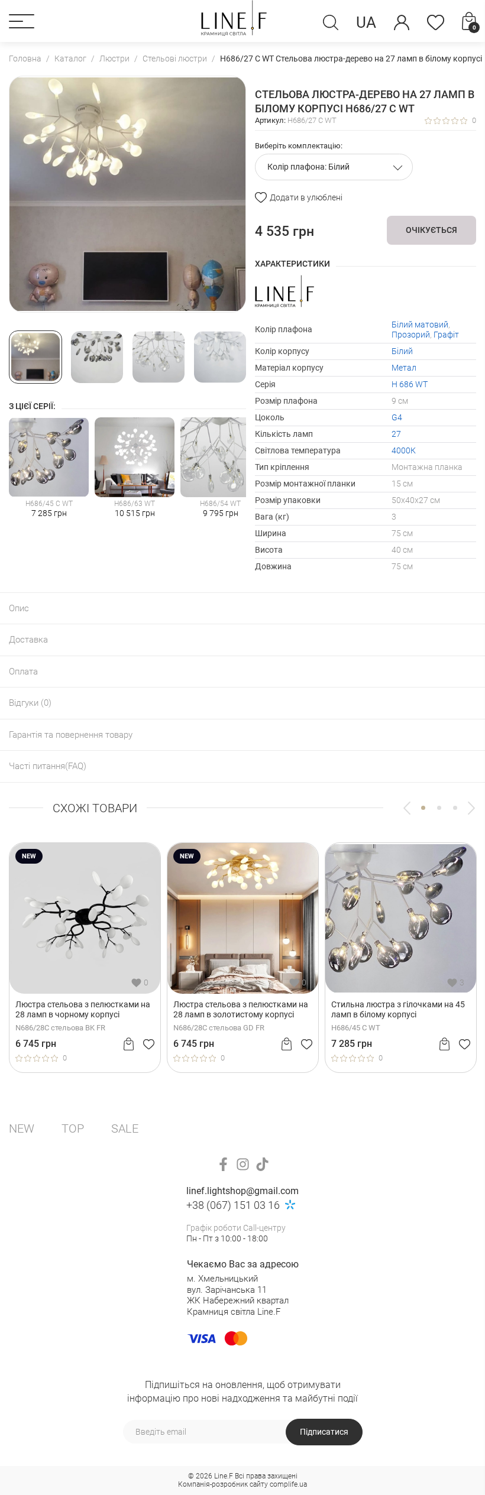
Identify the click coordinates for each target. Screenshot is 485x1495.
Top (73, 1128)
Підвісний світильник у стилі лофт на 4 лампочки (238, 1009)
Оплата (23, 671)
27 (396, 434)
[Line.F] (234, 21)
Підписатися (324, 1431)
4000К (404, 450)
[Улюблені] (435, 22)
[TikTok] (262, 1164)
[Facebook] (223, 1164)
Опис (19, 608)
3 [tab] (455, 808)
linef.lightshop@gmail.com (242, 1190)
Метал (404, 367)
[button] (21, 21)
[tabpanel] (85, 957)
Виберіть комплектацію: (298, 145)
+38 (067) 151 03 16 (233, 1205)
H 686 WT (410, 384)
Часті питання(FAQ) (47, 766)
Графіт (446, 334)
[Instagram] (243, 1164)
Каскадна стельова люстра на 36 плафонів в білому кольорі (395, 1009)
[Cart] (129, 1043)
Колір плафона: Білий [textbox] (308, 166)
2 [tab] (439, 808)
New (21, 1128)
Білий (402, 351)
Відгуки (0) (30, 703)
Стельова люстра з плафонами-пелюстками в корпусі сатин (76, 1009)
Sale (124, 1128)
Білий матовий (420, 324)
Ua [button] (366, 22)
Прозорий (411, 334)
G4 (397, 417)
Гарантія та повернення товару (70, 734)
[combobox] (334, 167)
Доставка (28, 639)
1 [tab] (423, 808)
